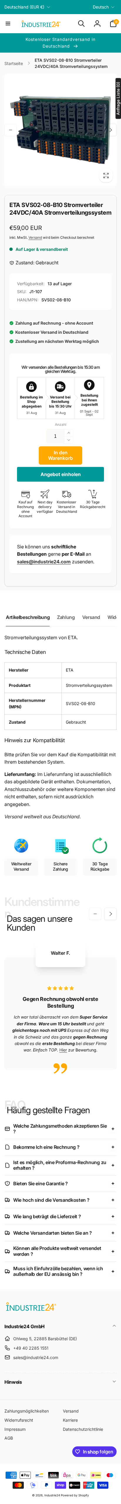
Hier (63, 1049)
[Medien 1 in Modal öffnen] (60, 130)
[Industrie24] (30, 1310)
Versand (35, 237)
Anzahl (60, 424)
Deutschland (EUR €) (24, 6)
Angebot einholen (61, 474)
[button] (7, 23)
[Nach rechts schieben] (110, 130)
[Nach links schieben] (10, 130)
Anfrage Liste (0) (117, 98)
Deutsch (101, 6)
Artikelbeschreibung (28, 617)
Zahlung (66, 617)
